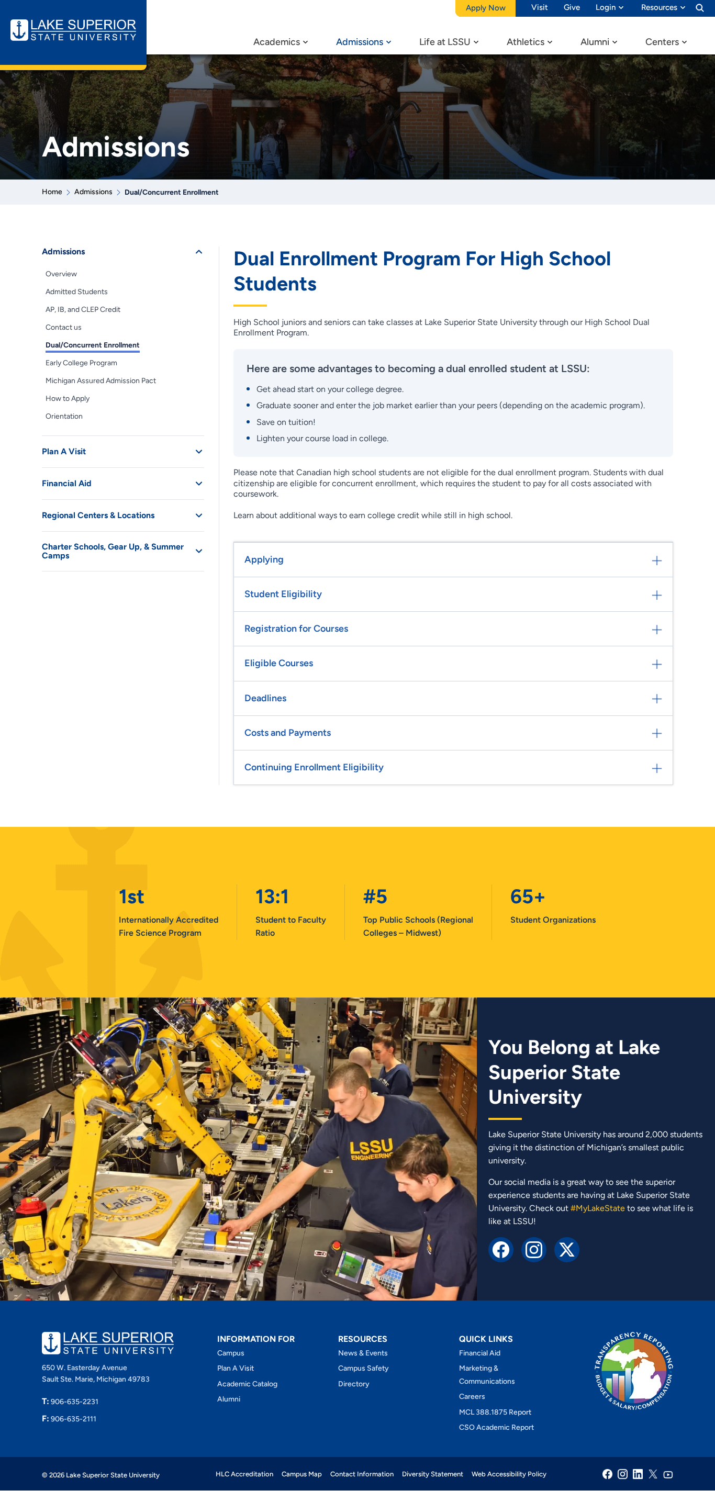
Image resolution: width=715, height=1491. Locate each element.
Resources (659, 7)
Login (606, 7)
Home (52, 191)
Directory (354, 1383)
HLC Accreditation (244, 1474)
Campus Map (302, 1474)
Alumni (594, 42)
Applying (264, 559)
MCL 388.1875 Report (495, 1411)
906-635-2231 (70, 1401)
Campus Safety (363, 1368)
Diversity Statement (432, 1474)
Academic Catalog (247, 1383)
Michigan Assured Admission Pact (101, 380)
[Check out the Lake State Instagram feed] (533, 1248)
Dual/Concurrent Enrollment (93, 345)
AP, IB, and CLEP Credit (83, 309)
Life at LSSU (445, 42)
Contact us (64, 327)
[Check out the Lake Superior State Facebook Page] (500, 1248)
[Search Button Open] (700, 7)
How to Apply (68, 398)
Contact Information (362, 1474)
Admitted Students (77, 291)
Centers (662, 42)
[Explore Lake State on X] (566, 1248)
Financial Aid (67, 483)
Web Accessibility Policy (509, 1474)
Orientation (64, 416)
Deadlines (265, 698)
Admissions (359, 42)
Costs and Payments (287, 732)
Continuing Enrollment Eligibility (314, 767)
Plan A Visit (64, 451)
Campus (230, 1353)
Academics (276, 42)
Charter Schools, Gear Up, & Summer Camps (113, 551)
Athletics (525, 42)
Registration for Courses (296, 628)
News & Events (363, 1353)
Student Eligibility (283, 594)
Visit (539, 7)
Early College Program (81, 362)
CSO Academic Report (496, 1426)
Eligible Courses (278, 663)
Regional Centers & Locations (98, 515)
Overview (61, 274)
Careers (472, 1396)
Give (572, 7)
